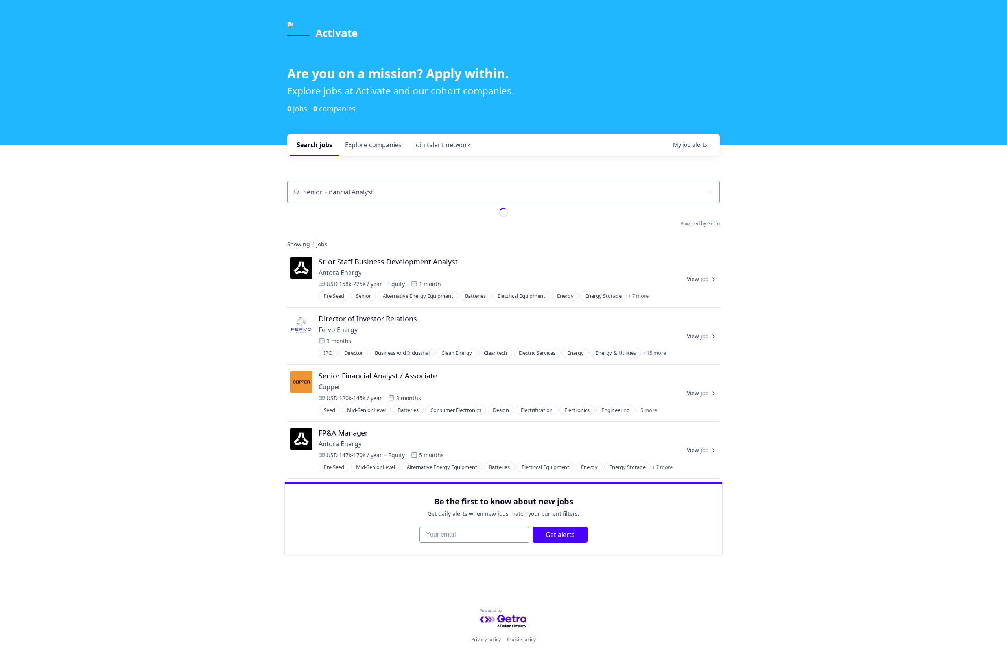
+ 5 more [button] (646, 409)
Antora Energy (340, 272)
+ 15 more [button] (654, 352)
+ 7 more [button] (638, 295)
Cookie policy (521, 639)
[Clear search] (709, 192)
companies (373, 144)
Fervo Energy (338, 329)
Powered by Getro (700, 223)
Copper (330, 386)
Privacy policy (486, 639)
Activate (336, 33)
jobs (314, 144)
